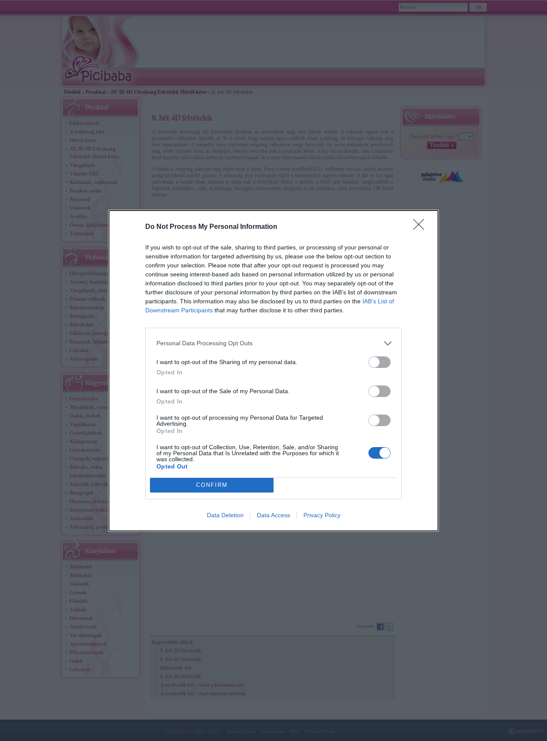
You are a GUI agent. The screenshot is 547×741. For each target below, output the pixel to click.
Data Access (273, 515)
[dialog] (273, 370)
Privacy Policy (322, 515)
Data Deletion (225, 515)
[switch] (379, 362)
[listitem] (273, 343)
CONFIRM (212, 485)
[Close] (421, 227)
